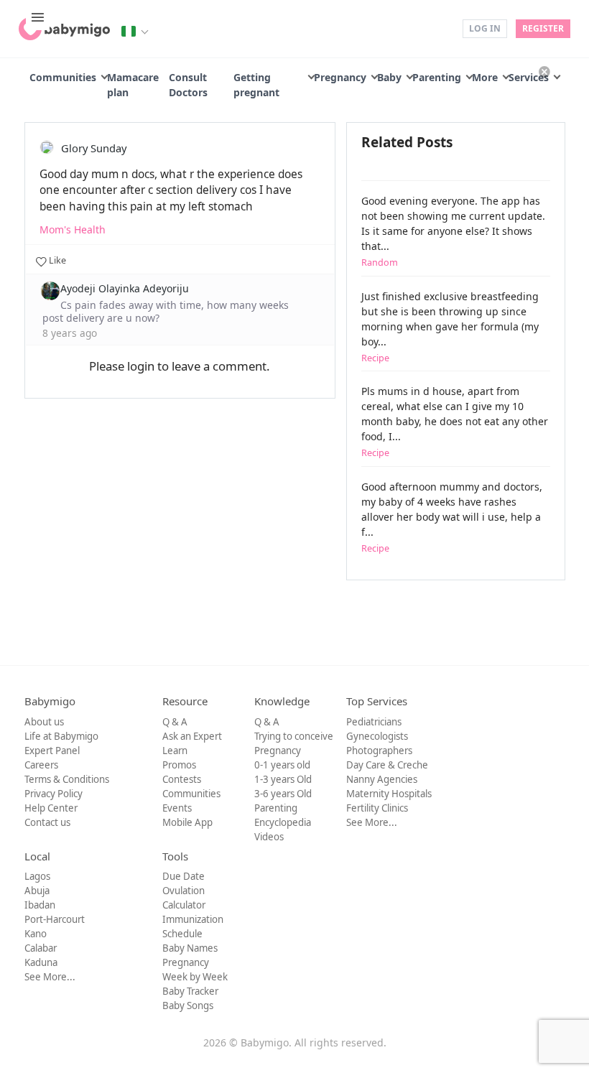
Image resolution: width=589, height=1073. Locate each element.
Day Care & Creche (387, 764)
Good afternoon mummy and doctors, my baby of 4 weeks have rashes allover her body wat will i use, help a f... (451, 517)
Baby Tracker (190, 991)
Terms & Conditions (66, 779)
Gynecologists (377, 736)
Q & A (174, 721)
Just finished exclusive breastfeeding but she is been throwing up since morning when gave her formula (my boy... (450, 326)
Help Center (51, 808)
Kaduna (40, 962)
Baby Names (190, 948)
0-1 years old (282, 764)
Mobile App (187, 822)
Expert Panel (52, 750)
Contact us (47, 822)
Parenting (436, 77)
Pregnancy (340, 77)
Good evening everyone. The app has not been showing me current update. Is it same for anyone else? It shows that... (453, 231)
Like (56, 260)
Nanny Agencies (381, 779)
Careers (41, 764)
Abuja (37, 890)
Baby (389, 77)
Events (177, 808)
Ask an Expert (192, 736)
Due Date (183, 876)
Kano (35, 933)
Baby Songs (187, 1005)
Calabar (40, 948)
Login (441, 27)
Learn (174, 750)
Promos (179, 764)
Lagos (37, 876)
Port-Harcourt (54, 919)
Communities (62, 77)
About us (44, 721)
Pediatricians (374, 721)
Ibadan (39, 904)
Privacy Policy (53, 793)
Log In (485, 28)
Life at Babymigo (61, 736)
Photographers (379, 750)
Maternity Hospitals (389, 793)
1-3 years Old (283, 779)
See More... (371, 822)
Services (529, 77)
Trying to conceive (293, 736)
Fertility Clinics (377, 808)
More (485, 77)
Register (543, 28)
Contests (181, 779)
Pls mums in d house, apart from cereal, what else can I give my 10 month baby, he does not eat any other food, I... (454, 421)
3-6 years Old (283, 793)
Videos (269, 836)
